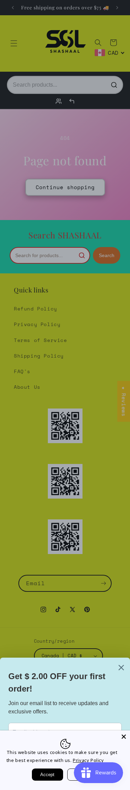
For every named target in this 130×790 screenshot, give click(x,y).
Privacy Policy (88, 760)
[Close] (123, 736)
